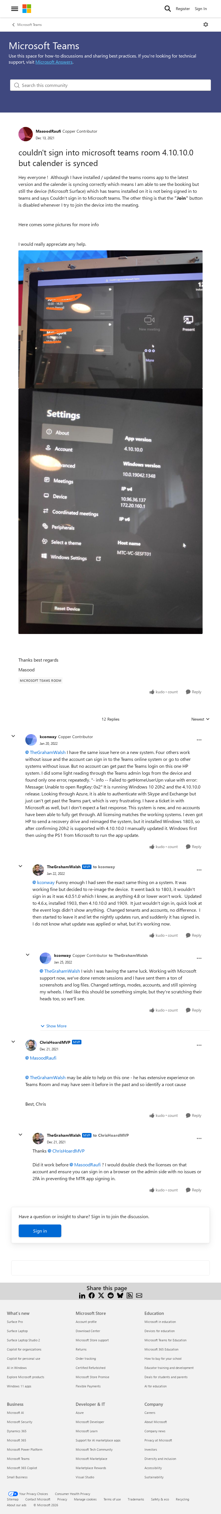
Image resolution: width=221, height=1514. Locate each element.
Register (183, 8)
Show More (56, 1026)
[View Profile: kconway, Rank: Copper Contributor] (31, 740)
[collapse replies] (13, 736)
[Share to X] (101, 1295)
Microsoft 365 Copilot (22, 1468)
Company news (154, 1431)
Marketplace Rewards (91, 1468)
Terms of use (112, 1499)
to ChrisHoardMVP (111, 1135)
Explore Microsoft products (25, 1377)
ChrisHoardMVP (55, 1042)
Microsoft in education (160, 1321)
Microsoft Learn (87, 1431)
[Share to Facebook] (92, 1295)
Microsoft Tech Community (94, 1449)
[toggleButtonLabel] (206, 24)
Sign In (201, 8)
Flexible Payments (88, 1386)
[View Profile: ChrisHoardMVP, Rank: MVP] (31, 1045)
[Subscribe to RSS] (130, 1295)
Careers (149, 1412)
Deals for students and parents (166, 1377)
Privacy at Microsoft (158, 1440)
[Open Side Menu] (14, 8)
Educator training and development (169, 1368)
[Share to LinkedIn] (82, 1295)
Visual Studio (85, 1477)
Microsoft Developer (90, 1422)
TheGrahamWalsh (48, 752)
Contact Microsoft (37, 1499)
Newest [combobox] (200, 719)
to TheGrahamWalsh (128, 955)
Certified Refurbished (90, 1368)
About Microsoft (155, 1422)
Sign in (40, 1231)
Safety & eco (160, 1499)
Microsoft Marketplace (91, 1458)
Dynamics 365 (16, 1431)
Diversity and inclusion (160, 1458)
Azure (80, 1412)
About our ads (16, 1505)
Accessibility (153, 1468)
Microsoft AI (15, 1412)
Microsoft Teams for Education (165, 1340)
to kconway (104, 866)
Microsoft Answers (54, 62)
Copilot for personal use (23, 1358)
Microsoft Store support (92, 1340)
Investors (150, 1449)
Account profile (86, 1321)
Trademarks (136, 1499)
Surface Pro (15, 1321)
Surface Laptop (17, 1331)
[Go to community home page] (26, 8)
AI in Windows (17, 1368)
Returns (81, 1349)
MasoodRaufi (48, 131)
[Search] (167, 8)
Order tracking (86, 1358)
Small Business (17, 1477)
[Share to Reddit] (111, 1295)
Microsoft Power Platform (24, 1449)
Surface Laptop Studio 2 (23, 1340)
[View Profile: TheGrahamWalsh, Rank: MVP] (38, 870)
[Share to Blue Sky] (120, 1295)
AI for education (155, 1386)
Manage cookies (85, 1499)
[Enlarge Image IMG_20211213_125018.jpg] (110, 319)
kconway (48, 736)
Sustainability (153, 1477)
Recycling (182, 1499)
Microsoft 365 (16, 1440)
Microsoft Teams (29, 24)
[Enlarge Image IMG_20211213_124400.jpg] (110, 511)
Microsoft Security (19, 1422)
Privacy (62, 1499)
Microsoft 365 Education (161, 1349)
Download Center (88, 1331)
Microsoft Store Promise (92, 1377)
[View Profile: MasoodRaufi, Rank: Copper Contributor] (25, 134)
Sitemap (12, 1499)
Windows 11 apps (19, 1386)
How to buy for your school (163, 1358)
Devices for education (159, 1331)
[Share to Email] (139, 1295)
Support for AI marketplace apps (98, 1440)
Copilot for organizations (24, 1349)
